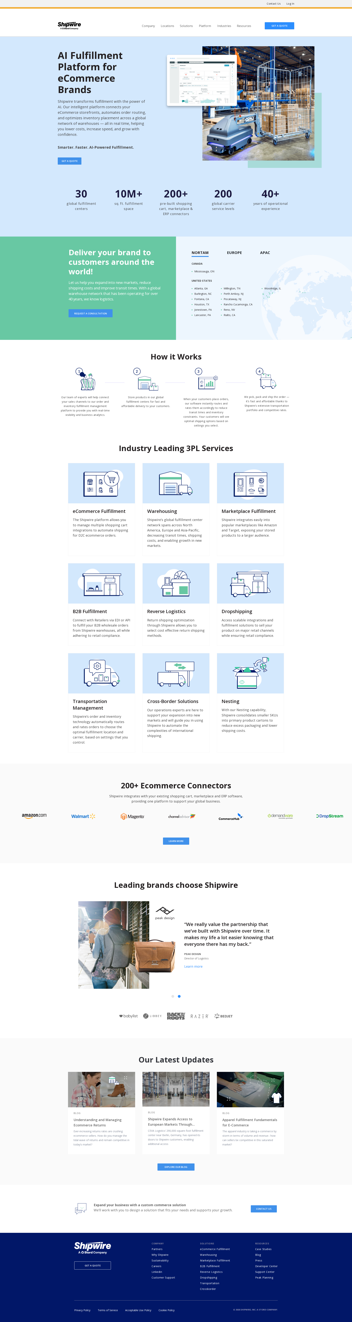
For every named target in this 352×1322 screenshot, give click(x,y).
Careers (157, 1266)
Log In (290, 3)
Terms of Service (108, 1310)
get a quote (70, 161)
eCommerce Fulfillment (215, 1249)
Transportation (209, 1283)
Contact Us (274, 3)
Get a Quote (93, 1265)
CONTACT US (264, 1208)
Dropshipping (208, 1277)
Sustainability (160, 1260)
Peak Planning (264, 1277)
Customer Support (163, 1277)
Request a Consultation (90, 313)
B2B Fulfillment (210, 1266)
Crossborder (208, 1289)
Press (258, 1260)
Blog (258, 1254)
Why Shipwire (160, 1254)
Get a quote (279, 25)
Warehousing (208, 1254)
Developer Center (266, 1266)
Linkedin (157, 1272)
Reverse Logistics (211, 1272)
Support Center (265, 1272)
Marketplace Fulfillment (215, 1260)
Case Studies (263, 1249)
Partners (157, 1249)
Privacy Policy (82, 1310)
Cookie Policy (167, 1310)
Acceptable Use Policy (138, 1310)
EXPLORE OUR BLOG (176, 1167)
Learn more (176, 841)
